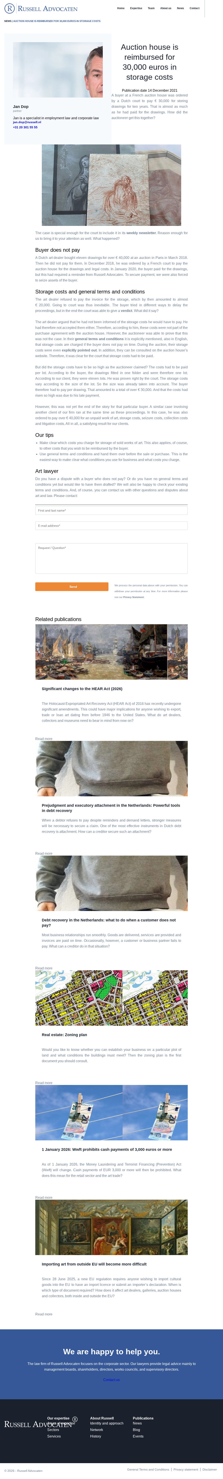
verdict (126, 311)
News (180, 8)
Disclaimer (210, 1469)
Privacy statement (186, 1469)
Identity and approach (106, 1423)
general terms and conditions (99, 339)
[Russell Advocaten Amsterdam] (41, 12)
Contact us (111, 1380)
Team (151, 8)
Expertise (136, 8)
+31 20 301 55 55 (25, 127)
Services (54, 1436)
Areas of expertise (61, 1423)
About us (165, 8)
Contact (194, 8)
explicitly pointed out (79, 350)
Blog (136, 1430)
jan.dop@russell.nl (27, 122)
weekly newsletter (141, 233)
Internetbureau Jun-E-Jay (128, 1476)
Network (96, 1430)
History (95, 1436)
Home (121, 8)
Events (138, 1436)
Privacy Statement (133, 597)
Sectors (53, 1430)
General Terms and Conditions (148, 1469)
